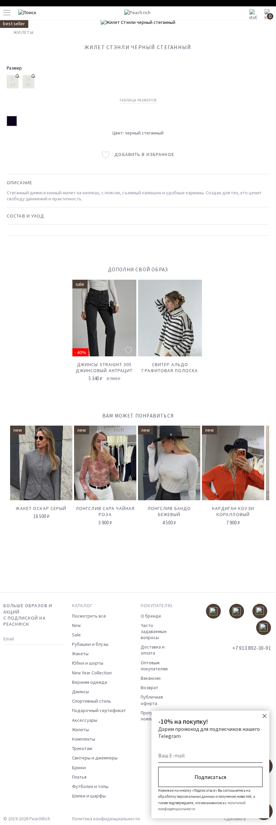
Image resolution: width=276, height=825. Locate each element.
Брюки (79, 767)
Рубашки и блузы (90, 644)
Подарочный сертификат (99, 710)
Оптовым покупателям (154, 666)
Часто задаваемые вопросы (154, 631)
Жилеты (80, 729)
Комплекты (83, 739)
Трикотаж (82, 748)
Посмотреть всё (89, 616)
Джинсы (80, 692)
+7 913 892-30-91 (251, 647)
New (76, 625)
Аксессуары (84, 720)
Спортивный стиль (91, 701)
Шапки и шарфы (89, 796)
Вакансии (151, 678)
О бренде (151, 616)
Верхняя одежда (89, 682)
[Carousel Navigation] (251, 419)
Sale (76, 635)
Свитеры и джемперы (94, 758)
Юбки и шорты (87, 663)
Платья (79, 777)
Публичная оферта (152, 700)
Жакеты (80, 654)
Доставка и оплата (153, 650)
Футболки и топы (90, 786)
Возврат (149, 687)
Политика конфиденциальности (106, 819)
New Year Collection (92, 673)
